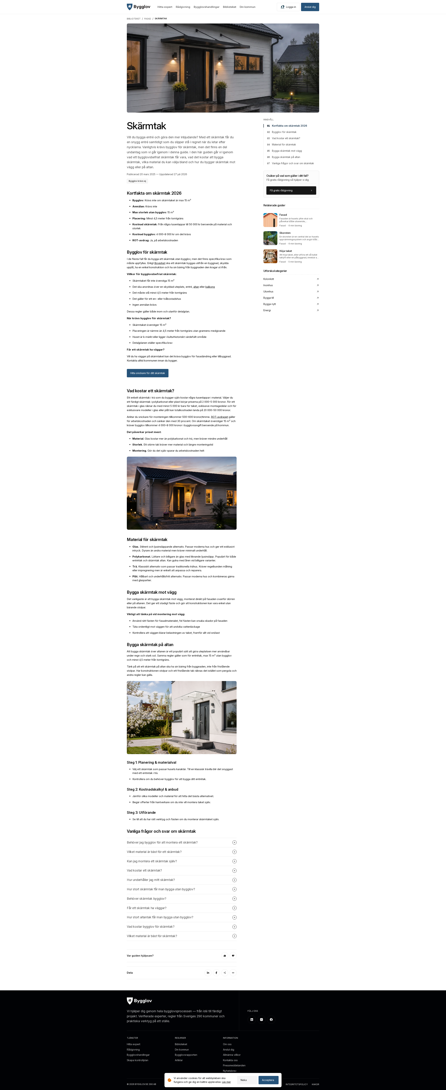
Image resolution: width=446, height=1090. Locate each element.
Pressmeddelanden (234, 1065)
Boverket (159, 263)
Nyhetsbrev (229, 1070)
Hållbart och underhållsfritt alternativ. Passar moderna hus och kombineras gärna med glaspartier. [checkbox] (183, 578)
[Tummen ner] (233, 955)
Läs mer (226, 1081)
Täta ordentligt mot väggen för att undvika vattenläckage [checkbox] (166, 626)
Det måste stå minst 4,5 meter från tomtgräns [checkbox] (159, 292)
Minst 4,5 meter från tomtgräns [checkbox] (157, 218)
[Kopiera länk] (233, 972)
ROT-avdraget (219, 417)
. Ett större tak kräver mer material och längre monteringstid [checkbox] (172, 444)
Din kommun (247, 7)
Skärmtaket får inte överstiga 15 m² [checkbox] (153, 280)
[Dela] (224, 972)
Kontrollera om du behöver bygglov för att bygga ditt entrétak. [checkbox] (169, 779)
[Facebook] (216, 972)
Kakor (315, 1084)
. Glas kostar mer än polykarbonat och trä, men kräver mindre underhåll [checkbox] (179, 438)
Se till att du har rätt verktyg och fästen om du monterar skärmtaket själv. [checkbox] (175, 819)
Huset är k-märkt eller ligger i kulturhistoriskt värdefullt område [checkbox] (169, 337)
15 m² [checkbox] (153, 212)
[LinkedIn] (208, 972)
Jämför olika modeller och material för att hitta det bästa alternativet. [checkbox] (173, 796)
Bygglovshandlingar (207, 7)
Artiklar (179, 1060)
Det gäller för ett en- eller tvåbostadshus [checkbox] (156, 298)
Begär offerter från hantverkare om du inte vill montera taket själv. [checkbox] (171, 802)
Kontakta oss (230, 1060)
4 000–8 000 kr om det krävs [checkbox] (161, 234)
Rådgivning (183, 7)
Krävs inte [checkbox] (144, 206)
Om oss (227, 1044)
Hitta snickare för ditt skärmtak (147, 373)
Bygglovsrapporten (186, 1054)
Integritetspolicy (297, 1084)
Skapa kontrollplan (137, 1060)
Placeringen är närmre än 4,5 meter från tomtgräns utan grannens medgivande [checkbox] (178, 330)
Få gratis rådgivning (281, 190)
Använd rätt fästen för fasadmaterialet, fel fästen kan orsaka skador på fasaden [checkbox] (179, 620)
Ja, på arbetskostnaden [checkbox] (155, 240)
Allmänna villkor (232, 1054)
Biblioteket (229, 7)
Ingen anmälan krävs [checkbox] (144, 304)
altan (196, 286)
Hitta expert (164, 7)
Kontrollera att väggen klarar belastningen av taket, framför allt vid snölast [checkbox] (176, 632)
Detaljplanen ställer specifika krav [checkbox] (152, 342)
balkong (210, 286)
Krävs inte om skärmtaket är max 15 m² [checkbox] (161, 200)
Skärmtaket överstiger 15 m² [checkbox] (149, 325)
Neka (244, 1080)
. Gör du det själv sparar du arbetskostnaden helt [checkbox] (168, 450)
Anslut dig (310, 6)
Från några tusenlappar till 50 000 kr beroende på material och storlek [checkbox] (182, 226)
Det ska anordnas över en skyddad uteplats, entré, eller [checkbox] (173, 286)
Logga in (291, 6)
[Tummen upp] (224, 955)
